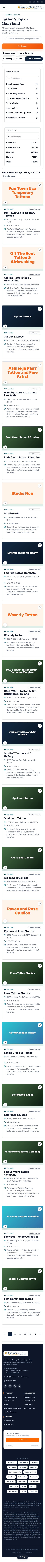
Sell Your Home (29, 1408)
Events (5, 1404)
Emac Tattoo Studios (17, 993)
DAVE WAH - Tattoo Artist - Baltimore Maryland (21, 692)
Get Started (22, 1440)
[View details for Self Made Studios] (22, 1096)
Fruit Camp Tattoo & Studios (22, 457)
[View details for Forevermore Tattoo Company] (22, 1153)
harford (22, 157)
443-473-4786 (13, 1122)
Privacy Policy (8, 1424)
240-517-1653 (11, 1381)
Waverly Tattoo (13, 635)
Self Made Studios (15, 1114)
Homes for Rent (29, 1401)
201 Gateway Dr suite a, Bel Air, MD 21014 (22, 518)
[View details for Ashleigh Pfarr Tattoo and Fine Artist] (22, 374)
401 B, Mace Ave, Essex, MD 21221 (21, 1119)
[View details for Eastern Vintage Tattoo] (22, 1280)
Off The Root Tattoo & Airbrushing (17, 279)
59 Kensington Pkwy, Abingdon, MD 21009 (22, 1058)
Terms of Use (29, 1553)
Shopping (7, 59)
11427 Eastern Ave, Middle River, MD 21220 (22, 400)
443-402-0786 (13, 583)
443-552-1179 (13, 1306)
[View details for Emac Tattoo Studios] (22, 974)
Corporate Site (8, 1420)
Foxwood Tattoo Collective (21, 1236)
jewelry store (22, 108)
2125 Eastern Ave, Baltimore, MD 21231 (23, 1303)
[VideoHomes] (38, 2)
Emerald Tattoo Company (20, 573)
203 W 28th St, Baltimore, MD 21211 (22, 639)
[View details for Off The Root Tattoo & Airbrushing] (22, 259)
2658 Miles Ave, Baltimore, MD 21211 (22, 461)
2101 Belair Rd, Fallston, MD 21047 (21, 882)
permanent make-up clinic (22, 113)
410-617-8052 (13, 766)
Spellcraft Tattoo (15, 818)
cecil (22, 162)
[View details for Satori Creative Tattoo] (22, 1034)
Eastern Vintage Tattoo (18, 1298)
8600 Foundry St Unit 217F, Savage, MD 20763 (24, 936)
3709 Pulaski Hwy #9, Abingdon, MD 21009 (23, 578)
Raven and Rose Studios (19, 931)
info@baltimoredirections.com (17, 1377)
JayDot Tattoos (14, 336)
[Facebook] (30, 2)
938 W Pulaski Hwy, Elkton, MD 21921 (23, 284)
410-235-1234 (13, 701)
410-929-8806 (13, 1063)
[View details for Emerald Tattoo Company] (22, 554)
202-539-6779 (13, 941)
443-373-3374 (13, 1247)
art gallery (22, 89)
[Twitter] (42, 2)
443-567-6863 (13, 523)
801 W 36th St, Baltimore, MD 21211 (22, 698)
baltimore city (22, 147)
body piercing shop (22, 84)
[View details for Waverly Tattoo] (22, 616)
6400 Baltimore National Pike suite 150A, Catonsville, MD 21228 (22, 1179)
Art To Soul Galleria (16, 877)
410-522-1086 (13, 826)
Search (24, 46)
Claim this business (34, 209)
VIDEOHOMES (35, 1446)
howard (22, 152)
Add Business (35, 59)
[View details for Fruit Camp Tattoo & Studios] (22, 438)
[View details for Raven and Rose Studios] (22, 912)
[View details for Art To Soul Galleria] (22, 859)
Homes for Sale (29, 1397)
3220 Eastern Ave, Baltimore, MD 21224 (21, 761)
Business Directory (10, 1397)
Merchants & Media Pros (12, 1408)
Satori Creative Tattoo (18, 1052)
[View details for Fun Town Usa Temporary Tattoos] (22, 194)
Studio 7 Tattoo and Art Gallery (19, 755)
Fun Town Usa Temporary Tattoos (19, 214)
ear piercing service (22, 93)
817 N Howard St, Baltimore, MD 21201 (23, 340)
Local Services (8, 1401)
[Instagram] (34, 2)
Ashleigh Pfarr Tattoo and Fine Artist (20, 394)
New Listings (28, 1404)
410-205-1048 (13, 1001)
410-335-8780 (13, 405)
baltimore (22, 142)
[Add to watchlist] (40, 185)
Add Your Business (10, 1412)
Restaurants (9, 53)
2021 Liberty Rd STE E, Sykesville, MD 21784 (23, 1241)
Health (19, 59)
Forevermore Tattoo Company (16, 1173)
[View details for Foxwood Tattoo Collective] (22, 1218)
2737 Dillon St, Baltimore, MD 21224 (22, 822)
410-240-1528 (13, 226)
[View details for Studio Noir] (22, 494)
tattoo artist (22, 103)
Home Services (26, 53)
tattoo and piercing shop (22, 98)
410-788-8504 (13, 1185)
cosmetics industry (22, 117)
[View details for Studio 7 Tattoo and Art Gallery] (22, 734)
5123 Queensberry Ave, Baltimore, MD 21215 (23, 220)
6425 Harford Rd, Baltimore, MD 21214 (23, 997)
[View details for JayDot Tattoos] (22, 317)
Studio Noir (11, 513)
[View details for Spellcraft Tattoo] (22, 799)
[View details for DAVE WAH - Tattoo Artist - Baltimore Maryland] (22, 672)
